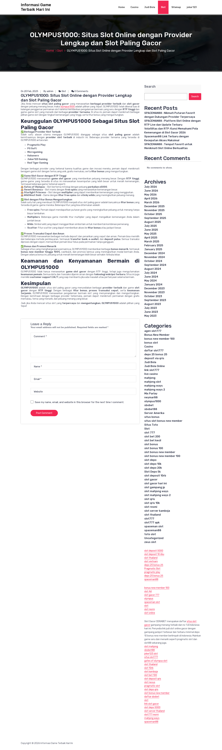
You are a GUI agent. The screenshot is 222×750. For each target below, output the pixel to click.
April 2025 (150, 237)
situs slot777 (151, 657)
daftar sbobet (151, 696)
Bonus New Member (157, 334)
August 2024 (152, 268)
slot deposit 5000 (153, 550)
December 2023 (154, 288)
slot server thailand (154, 711)
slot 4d (148, 591)
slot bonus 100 (153, 448)
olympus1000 (67, 106)
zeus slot (150, 542)
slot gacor (150, 479)
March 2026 (151, 202)
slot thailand (152, 514)
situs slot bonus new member (163, 420)
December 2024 (154, 253)
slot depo (150, 460)
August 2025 (152, 222)
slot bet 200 (152, 436)
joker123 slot (151, 653)
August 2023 (152, 304)
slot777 (149, 518)
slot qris (149, 499)
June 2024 (151, 276)
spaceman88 (152, 530)
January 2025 (153, 249)
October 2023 (153, 296)
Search (150, 86)
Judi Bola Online (154, 366)
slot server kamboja (157, 510)
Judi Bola (149, 7)
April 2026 (150, 198)
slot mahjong (151, 646)
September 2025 (155, 218)
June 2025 (151, 229)
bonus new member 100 (159, 338)
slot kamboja (151, 671)
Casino (134, 7)
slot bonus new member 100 (162, 456)
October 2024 (153, 261)
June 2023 (151, 311)
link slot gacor (151, 703)
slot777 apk (152, 522)
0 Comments (81, 91)
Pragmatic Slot (152, 568)
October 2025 (153, 214)
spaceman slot (153, 526)
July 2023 (150, 308)
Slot (163, 7)
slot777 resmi (151, 714)
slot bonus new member (159, 452)
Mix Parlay (150, 393)
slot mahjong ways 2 (157, 495)
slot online (149, 613)
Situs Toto (151, 424)
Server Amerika (154, 413)
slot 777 (149, 432)
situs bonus (151, 416)
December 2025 (154, 206)
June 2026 (151, 190)
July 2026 (150, 186)
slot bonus (151, 444)
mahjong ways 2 (154, 389)
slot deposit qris (152, 678)
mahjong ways (153, 385)
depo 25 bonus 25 (155, 354)
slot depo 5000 (152, 707)
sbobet (149, 405)
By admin (48, 91)
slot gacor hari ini (155, 483)
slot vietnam (151, 561)
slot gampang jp (154, 487)
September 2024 (155, 265)
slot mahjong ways (156, 491)
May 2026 (150, 194)
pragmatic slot (152, 686)
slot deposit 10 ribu (154, 554)
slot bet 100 (150, 675)
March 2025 (151, 241)
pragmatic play (152, 572)
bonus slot (151, 342)
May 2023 (150, 315)
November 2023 (154, 292)
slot (146, 605)
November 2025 (154, 210)
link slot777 (151, 370)
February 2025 (153, 245)
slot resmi (150, 506)
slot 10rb (148, 668)
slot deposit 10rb (155, 475)
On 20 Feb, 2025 (29, 91)
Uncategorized (153, 538)
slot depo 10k (152, 463)
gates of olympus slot (155, 660)
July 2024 (150, 272)
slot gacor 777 (151, 595)
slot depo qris (151, 689)
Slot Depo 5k (152, 471)
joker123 (192, 7)
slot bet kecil (152, 440)
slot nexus (149, 682)
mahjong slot (152, 381)
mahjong (149, 377)
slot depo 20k (153, 467)
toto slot (150, 534)
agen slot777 (152, 330)
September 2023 (155, 300)
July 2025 (150, 225)
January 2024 (153, 284)
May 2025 (150, 233)
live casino (151, 373)
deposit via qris (154, 358)
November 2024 (154, 257)
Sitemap (176, 7)
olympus (148, 598)
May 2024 (150, 280)
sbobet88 (150, 409)
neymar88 (151, 397)
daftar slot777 (153, 350)
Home (121, 7)
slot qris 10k (152, 503)
